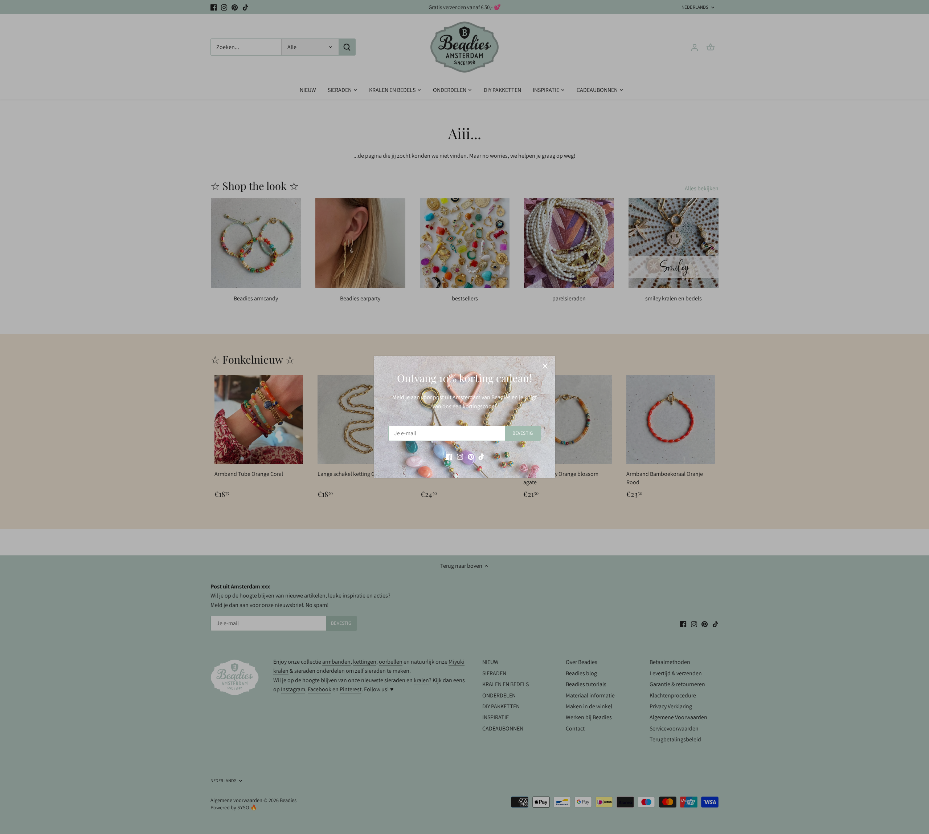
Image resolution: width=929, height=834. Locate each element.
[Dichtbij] (545, 366)
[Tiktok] (481, 457)
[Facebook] (449, 457)
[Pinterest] (471, 457)
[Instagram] (460, 457)
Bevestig (522, 433)
